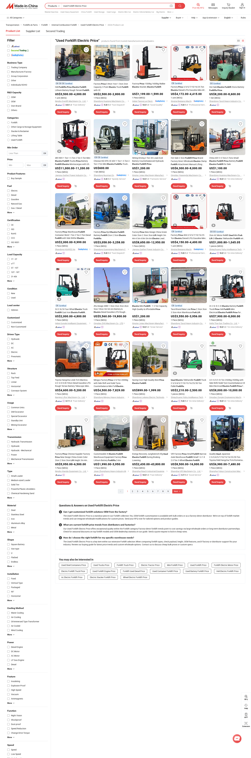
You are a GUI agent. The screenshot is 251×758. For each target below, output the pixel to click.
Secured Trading (55, 31)
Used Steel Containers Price (73, 565)
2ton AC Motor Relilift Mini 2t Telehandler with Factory (226, 237)
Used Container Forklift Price (165, 571)
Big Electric (160, 12)
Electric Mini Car (124, 12)
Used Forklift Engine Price (104, 571)
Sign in (242, 7)
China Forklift (86, 12)
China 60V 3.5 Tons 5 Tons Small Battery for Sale (226, 160)
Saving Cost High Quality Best (148, 381)
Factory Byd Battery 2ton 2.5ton (110, 235)
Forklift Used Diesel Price (134, 571)
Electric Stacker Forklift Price (102, 577)
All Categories (16, 17)
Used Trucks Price (101, 565)
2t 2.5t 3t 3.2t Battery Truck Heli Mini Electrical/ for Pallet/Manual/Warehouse (226, 309)
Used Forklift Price (198, 565)
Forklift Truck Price (125, 565)
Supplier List (33, 31)
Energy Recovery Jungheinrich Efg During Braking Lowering (150, 457)
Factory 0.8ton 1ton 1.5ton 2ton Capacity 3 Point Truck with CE (111, 87)
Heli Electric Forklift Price (227, 571)
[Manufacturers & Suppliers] (21, 6)
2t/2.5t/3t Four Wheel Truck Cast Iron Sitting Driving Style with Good (71, 311)
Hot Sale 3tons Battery (226, 88)
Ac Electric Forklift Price (71, 577)
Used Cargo (111, 12)
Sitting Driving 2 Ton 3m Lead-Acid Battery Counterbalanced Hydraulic (148, 160)
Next (176, 491)
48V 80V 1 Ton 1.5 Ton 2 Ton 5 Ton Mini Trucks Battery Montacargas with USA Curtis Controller (72, 161)
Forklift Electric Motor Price (226, 565)
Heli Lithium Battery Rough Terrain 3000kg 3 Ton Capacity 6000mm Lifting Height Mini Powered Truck (72, 89)
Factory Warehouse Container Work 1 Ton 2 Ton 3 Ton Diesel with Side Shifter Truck (73, 235)
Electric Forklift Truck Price (73, 571)
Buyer (178, 17)
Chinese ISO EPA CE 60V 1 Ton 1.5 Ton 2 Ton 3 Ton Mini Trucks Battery (112, 163)
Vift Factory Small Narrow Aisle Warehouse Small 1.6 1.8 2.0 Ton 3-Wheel (188, 457)
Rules (243, 17)
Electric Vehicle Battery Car (143, 12)
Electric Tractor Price (150, 565)
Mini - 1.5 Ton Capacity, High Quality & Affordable (149, 307)
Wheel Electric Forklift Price (135, 577)
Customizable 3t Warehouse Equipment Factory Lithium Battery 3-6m (110, 457)
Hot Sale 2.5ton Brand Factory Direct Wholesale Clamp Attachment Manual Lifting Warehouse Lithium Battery (189, 161)
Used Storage (99, 12)
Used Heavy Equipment (69, 12)
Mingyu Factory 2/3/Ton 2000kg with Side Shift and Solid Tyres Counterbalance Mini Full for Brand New (111, 383)
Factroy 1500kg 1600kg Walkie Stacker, (148, 85)
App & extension (209, 17)
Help (193, 17)
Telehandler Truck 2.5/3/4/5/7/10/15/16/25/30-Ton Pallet (188, 382)
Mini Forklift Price (175, 565)
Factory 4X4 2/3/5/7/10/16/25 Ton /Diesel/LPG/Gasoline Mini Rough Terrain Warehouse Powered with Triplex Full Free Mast (188, 237)
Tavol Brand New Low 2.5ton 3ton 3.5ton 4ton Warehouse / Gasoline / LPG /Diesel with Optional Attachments (189, 311)
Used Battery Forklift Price (197, 571)
